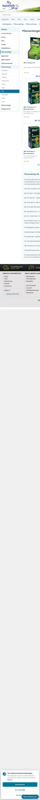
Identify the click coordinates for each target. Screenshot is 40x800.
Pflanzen (4, 29)
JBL (3, 91)
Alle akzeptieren (20, 784)
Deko (32, 19)
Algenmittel (4, 56)
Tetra (3, 84)
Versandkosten (31, 279)
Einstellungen (20, 795)
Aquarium (5, 19)
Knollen (3, 44)
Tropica (4, 77)
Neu (13, 19)
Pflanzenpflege (6, 52)
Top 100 (28, 288)
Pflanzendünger (6, 67)
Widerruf (7, 290)
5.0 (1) (26, 73)
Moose (3, 37)
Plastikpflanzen (6, 48)
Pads (2, 41)
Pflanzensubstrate (6, 63)
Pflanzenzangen (6, 105)
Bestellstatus (30, 276)
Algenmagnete (5, 60)
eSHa (3, 98)
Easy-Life (4, 74)
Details (9, 780)
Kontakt (6, 283)
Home (6, 276)
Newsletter (29, 281)
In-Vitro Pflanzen (6, 33)
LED (19, 19)
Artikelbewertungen (32, 290)
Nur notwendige (20, 790)
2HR (3, 101)
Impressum (8, 286)
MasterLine (5, 81)
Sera (3, 88)
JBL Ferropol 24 (29, 63)
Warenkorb (29, 292)
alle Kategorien (7, 24)
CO (25, 19)
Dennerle (4, 70)
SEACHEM (5, 95)
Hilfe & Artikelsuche (30, 797)
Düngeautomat (6, 109)
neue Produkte (31, 285)
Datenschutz (8, 281)
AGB (5, 279)
